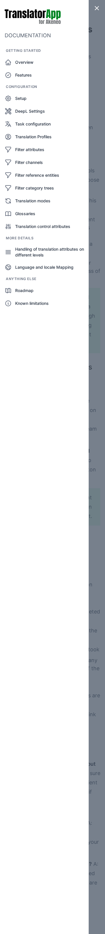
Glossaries (25, 213)
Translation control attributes (42, 226)
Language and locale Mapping (44, 267)
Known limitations (32, 303)
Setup (21, 98)
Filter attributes (29, 149)
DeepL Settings (30, 111)
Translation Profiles (33, 136)
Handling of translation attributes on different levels (49, 252)
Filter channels (29, 162)
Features (23, 74)
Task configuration (33, 123)
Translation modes (32, 200)
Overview (24, 62)
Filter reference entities (37, 175)
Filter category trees (34, 187)
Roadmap (24, 290)
